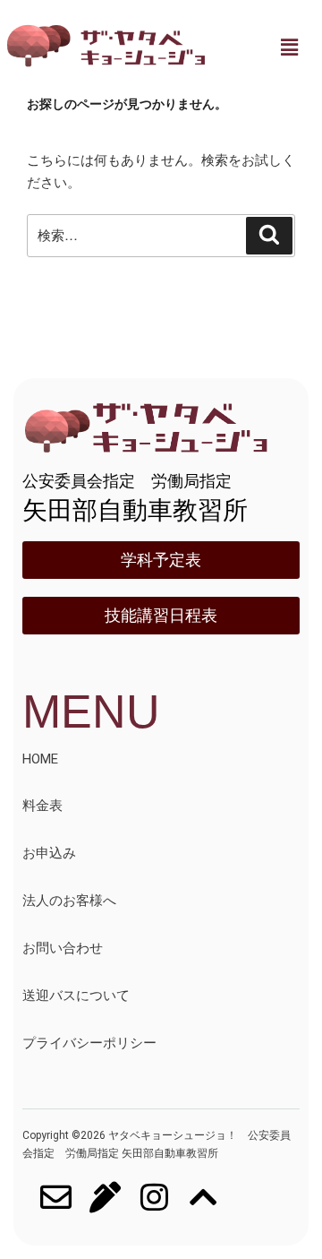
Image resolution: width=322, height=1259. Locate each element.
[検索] (269, 235)
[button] (289, 47)
